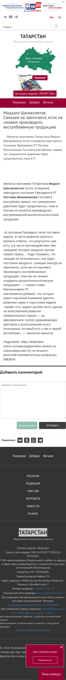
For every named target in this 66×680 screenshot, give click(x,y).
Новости (33, 506)
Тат (59, 17)
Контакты (33, 498)
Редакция (33, 483)
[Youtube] (10, 17)
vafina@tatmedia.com (53, 608)
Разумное (19, 102)
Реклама (33, 476)
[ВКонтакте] (20, 440)
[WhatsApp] (34, 440)
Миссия (33, 491)
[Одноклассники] (27, 440)
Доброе (34, 102)
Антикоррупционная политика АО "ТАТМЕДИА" (33, 605)
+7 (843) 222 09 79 (44, 588)
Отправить (52, 425)
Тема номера (51, 674)
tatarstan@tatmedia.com (49, 593)
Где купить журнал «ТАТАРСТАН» (35, 93)
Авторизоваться (27, 425)
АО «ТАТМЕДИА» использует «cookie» (33, 613)
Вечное (48, 102)
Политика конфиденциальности (33, 630)
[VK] (5, 17)
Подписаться (45, 660)
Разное (33, 514)
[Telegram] (16, 17)
